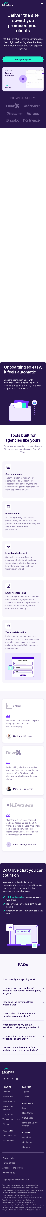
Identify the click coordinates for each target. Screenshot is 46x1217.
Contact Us (23, 203)
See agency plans (23, 59)
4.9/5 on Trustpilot (15, 897)
